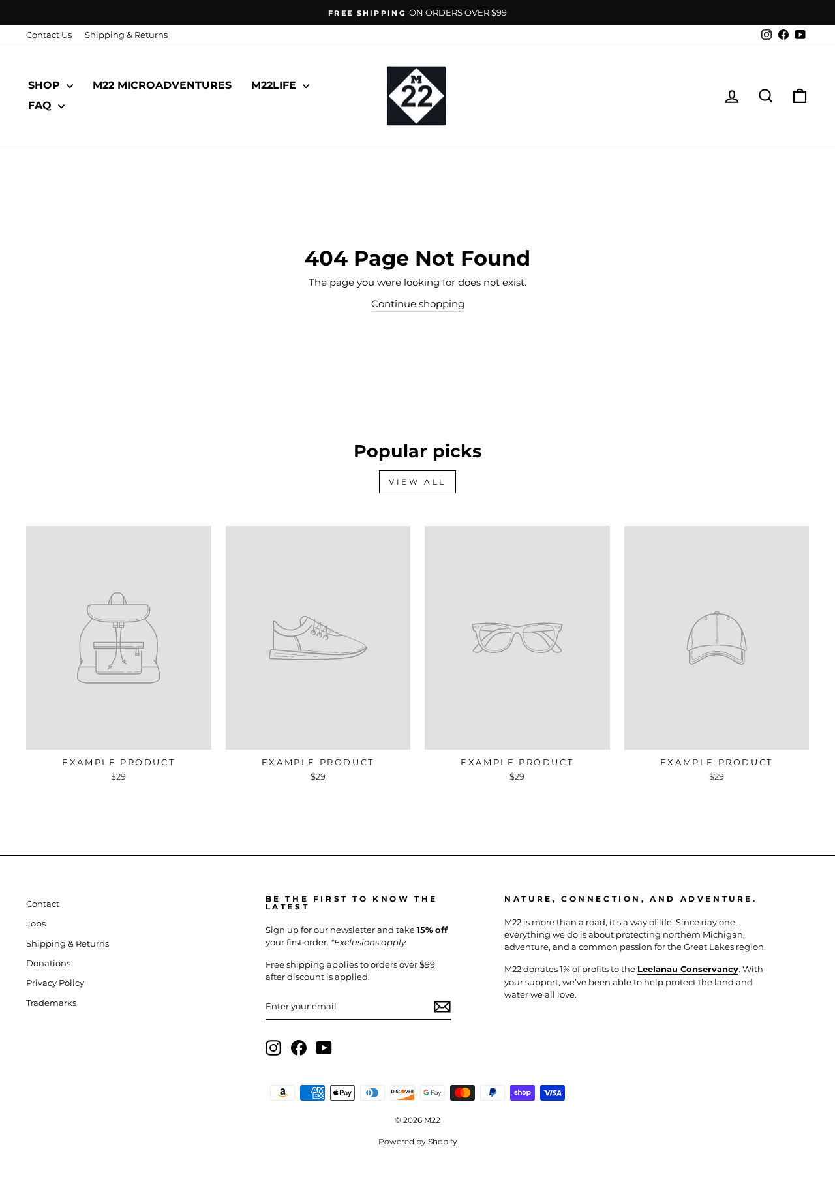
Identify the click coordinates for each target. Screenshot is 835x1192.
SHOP (45, 85)
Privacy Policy (55, 983)
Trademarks (51, 1003)
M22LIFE (275, 85)
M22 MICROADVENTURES (162, 85)
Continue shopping (417, 304)
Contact (42, 904)
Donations (48, 963)
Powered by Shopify (417, 1141)
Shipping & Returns (126, 35)
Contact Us (49, 35)
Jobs (36, 923)
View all (417, 482)
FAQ (41, 105)
